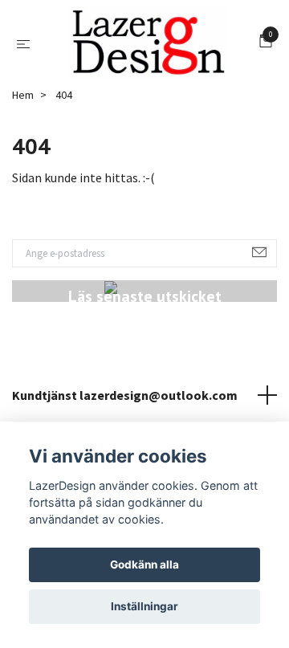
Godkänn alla (144, 564)
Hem (23, 102)
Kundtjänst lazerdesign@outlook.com (125, 402)
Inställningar (144, 606)
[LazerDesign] (148, 46)
